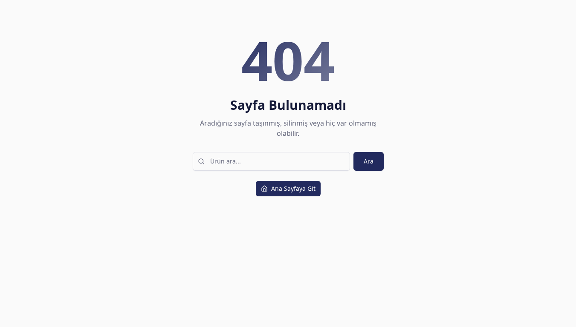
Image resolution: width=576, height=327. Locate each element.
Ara (368, 161)
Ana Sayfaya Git (293, 188)
